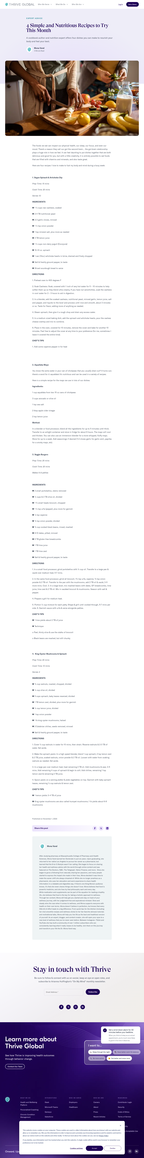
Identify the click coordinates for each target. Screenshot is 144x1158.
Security (121, 1107)
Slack (47, 1102)
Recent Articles (99, 1117)
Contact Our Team (15, 1066)
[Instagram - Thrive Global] (130, 1151)
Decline (112, 1148)
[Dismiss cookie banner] (120, 1125)
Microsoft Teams (51, 1107)
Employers (73, 1102)
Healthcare (73, 1107)
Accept (94, 1148)
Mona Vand (39, 48)
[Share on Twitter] (101, 828)
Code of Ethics (123, 1112)
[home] (19, 4)
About (95, 1107)
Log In (120, 4)
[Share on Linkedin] (107, 828)
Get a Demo (132, 4)
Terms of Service (124, 1117)
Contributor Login (125, 1102)
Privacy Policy (103, 1136)
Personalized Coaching (29, 1110)
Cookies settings (76, 1148)
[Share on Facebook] (95, 828)
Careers (96, 1102)
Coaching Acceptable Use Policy (128, 1132)
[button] (45, 4)
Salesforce (49, 1117)
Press (95, 1112)
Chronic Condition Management (27, 1115)
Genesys (48, 1112)
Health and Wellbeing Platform (28, 1103)
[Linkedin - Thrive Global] (136, 1151)
